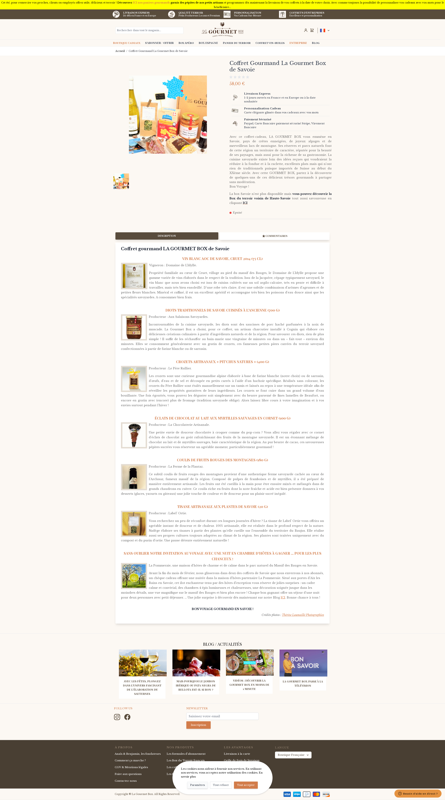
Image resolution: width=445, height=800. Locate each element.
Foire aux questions (128, 774)
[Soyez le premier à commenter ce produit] (280, 77)
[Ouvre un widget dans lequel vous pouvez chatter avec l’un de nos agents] (418, 794)
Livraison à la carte (237, 753)
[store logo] (222, 29)
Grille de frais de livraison (242, 760)
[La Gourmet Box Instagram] (117, 716)
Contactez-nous (126, 780)
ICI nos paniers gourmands (151, 2)
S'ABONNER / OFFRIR (159, 43)
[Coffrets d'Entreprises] (282, 14)
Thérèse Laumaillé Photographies (303, 615)
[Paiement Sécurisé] (237, 123)
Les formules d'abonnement (186, 753)
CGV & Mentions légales (131, 767)
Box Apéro (186, 43)
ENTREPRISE (298, 43)
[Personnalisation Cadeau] (237, 110)
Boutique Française (291, 754)
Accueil (120, 51)
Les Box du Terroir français (186, 760)
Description (167, 236)
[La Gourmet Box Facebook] (127, 716)
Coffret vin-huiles (270, 43)
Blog (315, 43)
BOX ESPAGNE (208, 43)
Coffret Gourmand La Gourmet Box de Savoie (158, 51)
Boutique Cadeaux (126, 43)
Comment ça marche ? (130, 760)
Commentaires (276, 236)
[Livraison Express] (237, 97)
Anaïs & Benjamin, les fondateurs (138, 753)
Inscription (198, 725)
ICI (283, 597)
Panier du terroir (237, 43)
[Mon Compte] (306, 30)
